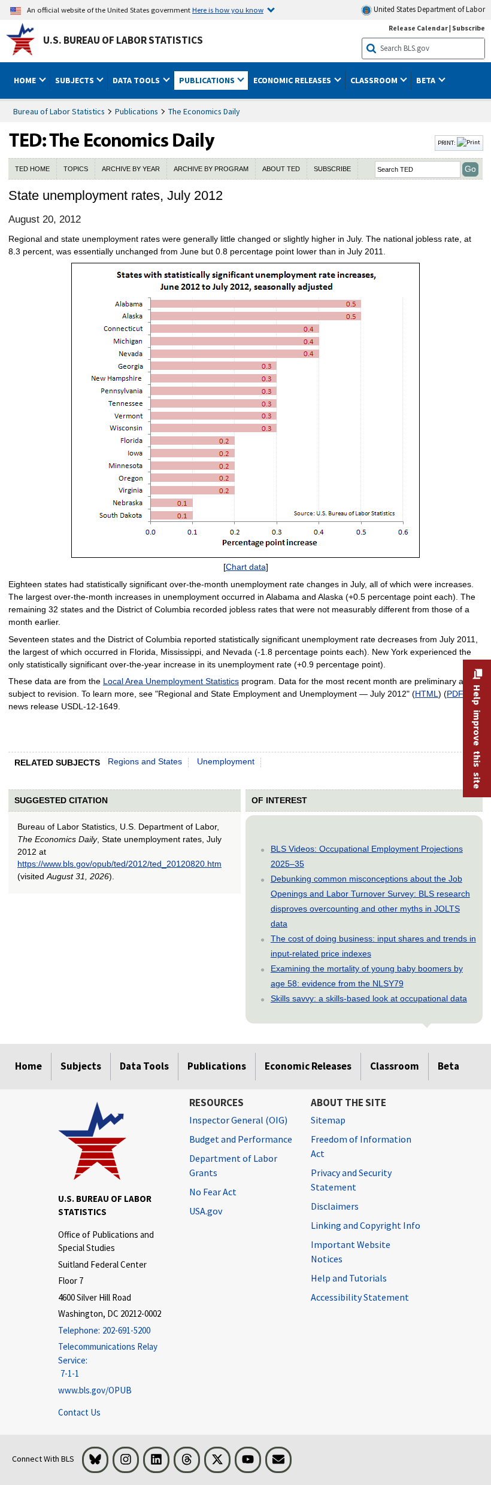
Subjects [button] (75, 80)
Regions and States (145, 761)
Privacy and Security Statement (351, 1180)
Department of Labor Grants (233, 1165)
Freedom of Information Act (361, 1146)
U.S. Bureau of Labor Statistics (123, 40)
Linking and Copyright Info (365, 1225)
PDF (455, 694)
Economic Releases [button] (293, 80)
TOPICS (75, 168)
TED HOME (32, 168)
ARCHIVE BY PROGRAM (211, 168)
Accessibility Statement (360, 1297)
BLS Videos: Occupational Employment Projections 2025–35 (367, 856)
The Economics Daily (204, 111)
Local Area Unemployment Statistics (171, 681)
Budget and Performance (240, 1139)
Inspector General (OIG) (238, 1120)
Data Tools (144, 1066)
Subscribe (468, 27)
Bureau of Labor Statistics (59, 111)
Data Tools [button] (137, 80)
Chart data (246, 567)
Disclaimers (335, 1206)
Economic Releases (308, 1066)
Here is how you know (227, 9)
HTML (426, 694)
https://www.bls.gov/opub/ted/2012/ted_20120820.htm (119, 863)
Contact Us (79, 1412)
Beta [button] (426, 80)
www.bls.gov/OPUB (95, 1390)
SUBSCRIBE (332, 168)
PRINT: (447, 142)
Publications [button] (208, 80)
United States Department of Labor (428, 9)
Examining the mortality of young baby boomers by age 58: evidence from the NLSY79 (367, 976)
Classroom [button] (374, 80)
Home (28, 1066)
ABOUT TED (281, 168)
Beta (448, 1066)
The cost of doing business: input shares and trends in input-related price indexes (373, 946)
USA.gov (205, 1211)
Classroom (394, 1066)
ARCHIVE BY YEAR (131, 168)
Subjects (80, 1066)
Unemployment (225, 761)
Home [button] (26, 80)
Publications (136, 111)
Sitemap (328, 1120)
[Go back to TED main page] (220, 143)
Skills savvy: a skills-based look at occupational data (369, 998)
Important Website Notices (350, 1251)
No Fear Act (213, 1192)
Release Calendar (418, 27)
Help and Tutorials (349, 1278)
